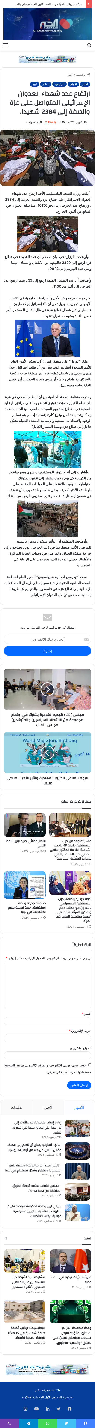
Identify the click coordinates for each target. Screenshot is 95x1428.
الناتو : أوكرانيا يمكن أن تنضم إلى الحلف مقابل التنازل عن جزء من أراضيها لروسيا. (34, 1147)
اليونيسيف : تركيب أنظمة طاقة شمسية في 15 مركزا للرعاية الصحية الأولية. (26, 1333)
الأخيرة (48, 1107)
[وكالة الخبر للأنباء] (47, 24)
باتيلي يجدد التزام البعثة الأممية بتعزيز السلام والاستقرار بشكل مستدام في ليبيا (33, 1167)
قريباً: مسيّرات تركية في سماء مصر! (71, 1279)
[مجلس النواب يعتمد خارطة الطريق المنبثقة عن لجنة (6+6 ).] (77, 1192)
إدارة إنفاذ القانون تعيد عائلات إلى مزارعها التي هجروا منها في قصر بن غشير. (36, 1127)
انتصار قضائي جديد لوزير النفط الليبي (26, 843)
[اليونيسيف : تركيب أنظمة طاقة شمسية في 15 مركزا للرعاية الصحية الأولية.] (24, 1311)
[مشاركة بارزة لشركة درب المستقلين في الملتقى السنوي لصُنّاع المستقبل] (24, 1261)
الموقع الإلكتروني (80, 1048)
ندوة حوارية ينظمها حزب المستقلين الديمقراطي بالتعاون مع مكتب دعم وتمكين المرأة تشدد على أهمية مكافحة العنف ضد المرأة (73, 910)
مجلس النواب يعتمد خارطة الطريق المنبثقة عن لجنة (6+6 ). (36, 1188)
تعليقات (16, 1107)
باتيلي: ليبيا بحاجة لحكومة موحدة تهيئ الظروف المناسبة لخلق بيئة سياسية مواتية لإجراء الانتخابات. (34, 1211)
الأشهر (79, 1107)
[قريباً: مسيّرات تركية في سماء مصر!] (70, 1261)
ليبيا (34, 84)
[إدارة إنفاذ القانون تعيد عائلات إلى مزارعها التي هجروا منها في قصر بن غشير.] (77, 1128)
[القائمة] (5, 45)
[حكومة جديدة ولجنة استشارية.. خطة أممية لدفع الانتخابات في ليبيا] (25, 885)
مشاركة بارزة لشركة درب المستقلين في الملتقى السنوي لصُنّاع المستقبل (28, 1282)
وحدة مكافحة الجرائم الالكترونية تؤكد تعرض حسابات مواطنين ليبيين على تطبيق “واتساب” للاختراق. (72, 1335)
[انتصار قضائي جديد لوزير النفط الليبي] (25, 825)
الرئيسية (81, 74)
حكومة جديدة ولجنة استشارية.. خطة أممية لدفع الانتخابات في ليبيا (27, 907)
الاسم (86, 1013)
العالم (45, 84)
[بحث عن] (89, 45)
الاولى (73, 84)
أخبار (70, 74)
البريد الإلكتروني (80, 1031)
